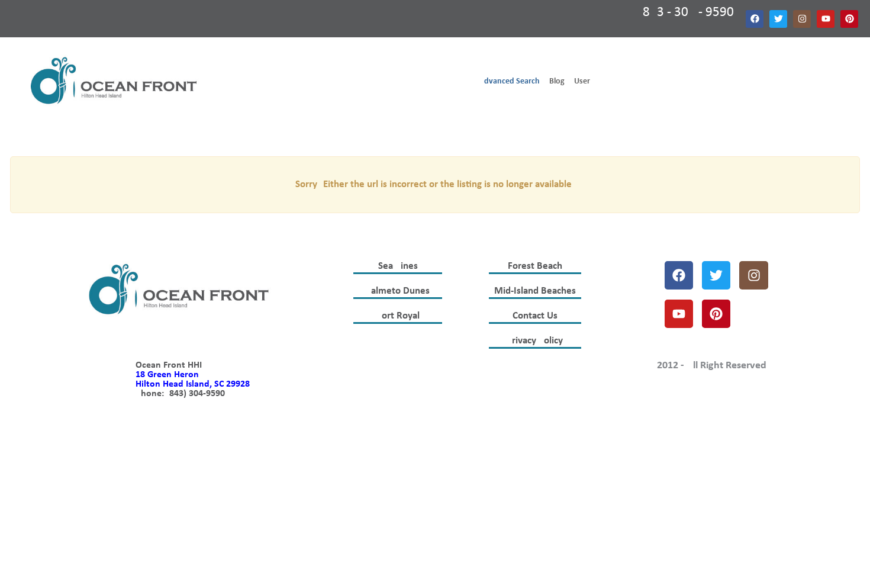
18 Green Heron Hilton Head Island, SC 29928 (193, 379)
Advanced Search (509, 81)
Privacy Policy (535, 341)
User (582, 81)
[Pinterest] (849, 19)
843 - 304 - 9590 (688, 13)
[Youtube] (825, 19)
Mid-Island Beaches (535, 291)
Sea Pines (398, 266)
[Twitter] (778, 19)
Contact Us (535, 316)
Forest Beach (535, 266)
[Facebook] (754, 19)
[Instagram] (802, 19)
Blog (557, 81)
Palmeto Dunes (398, 291)
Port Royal (398, 316)
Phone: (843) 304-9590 (180, 393)
